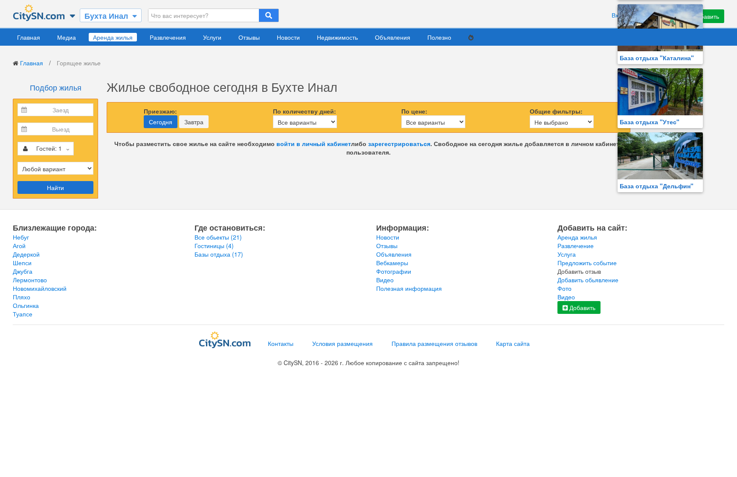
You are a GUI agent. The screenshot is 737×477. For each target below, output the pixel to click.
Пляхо (21, 297)
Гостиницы (214, 245)
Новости (288, 37)
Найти (55, 187)
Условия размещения (342, 343)
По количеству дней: (304, 111)
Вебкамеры (392, 262)
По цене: (414, 111)
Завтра (193, 121)
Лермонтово (30, 279)
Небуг (21, 237)
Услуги (212, 37)
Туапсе (22, 314)
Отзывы (249, 37)
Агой (19, 245)
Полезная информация (409, 288)
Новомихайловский (40, 288)
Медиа (66, 37)
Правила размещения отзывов (434, 343)
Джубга (22, 271)
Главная (28, 37)
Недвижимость (337, 37)
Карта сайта (513, 343)
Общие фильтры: (556, 111)
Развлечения (168, 37)
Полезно (439, 37)
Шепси (22, 262)
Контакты (280, 343)
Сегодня (160, 121)
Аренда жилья (113, 37)
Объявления (392, 37)
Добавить (581, 307)
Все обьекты (218, 237)
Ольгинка (26, 305)
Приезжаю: (160, 111)
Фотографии (393, 271)
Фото (564, 288)
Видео (385, 279)
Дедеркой (26, 254)
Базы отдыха (218, 254)
